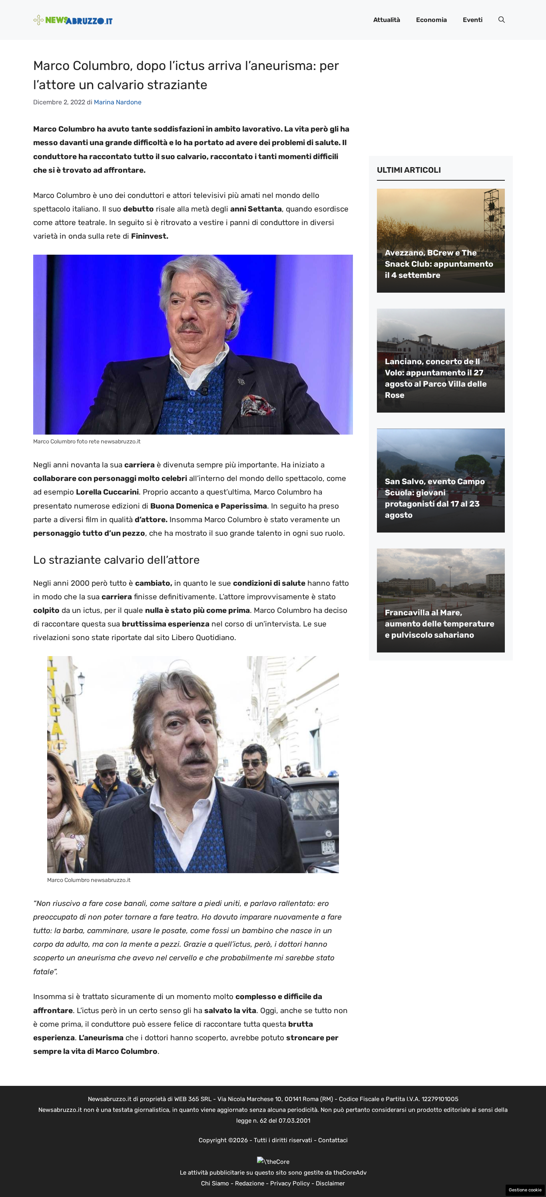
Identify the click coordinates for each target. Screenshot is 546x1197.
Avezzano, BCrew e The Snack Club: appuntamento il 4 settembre (439, 264)
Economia (431, 20)
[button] (501, 20)
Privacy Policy (290, 1183)
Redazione (249, 1183)
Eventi (472, 20)
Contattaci (333, 1140)
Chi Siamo (215, 1183)
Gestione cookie (525, 1190)
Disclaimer (330, 1183)
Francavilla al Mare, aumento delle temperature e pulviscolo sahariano (439, 624)
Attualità (386, 20)
